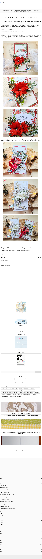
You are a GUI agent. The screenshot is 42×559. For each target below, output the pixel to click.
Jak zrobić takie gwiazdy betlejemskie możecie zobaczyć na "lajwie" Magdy (15, 139)
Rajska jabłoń (20, 386)
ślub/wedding (12, 396)
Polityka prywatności (24, 11)
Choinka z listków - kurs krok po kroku (7, 494)
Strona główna (6, 10)
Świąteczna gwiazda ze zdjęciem (5, 497)
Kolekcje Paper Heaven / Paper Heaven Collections (21, 10)
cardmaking (21, 392)
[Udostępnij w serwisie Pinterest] (40, 258)
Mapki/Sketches (16, 11)
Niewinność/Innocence (23, 382)
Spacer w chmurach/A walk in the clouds (9, 388)
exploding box (29, 392)
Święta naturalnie (3, 485)
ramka (19, 394)
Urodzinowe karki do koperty (5, 511)
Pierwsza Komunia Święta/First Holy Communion (22, 384)
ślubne (18, 396)
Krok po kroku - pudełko (21, 446)
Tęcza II (25, 388)
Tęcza (20, 388)
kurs (2, 394)
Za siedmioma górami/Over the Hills (8, 390)
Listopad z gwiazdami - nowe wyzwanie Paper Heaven (9, 503)
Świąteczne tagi (2, 490)
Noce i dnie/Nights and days (6, 384)
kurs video (8, 394)
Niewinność (14, 382)
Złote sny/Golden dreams (6, 392)
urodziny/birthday (26, 394)
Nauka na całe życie (5, 382)
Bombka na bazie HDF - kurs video (6, 496)
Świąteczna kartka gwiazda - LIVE (6, 499)
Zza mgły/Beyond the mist (28, 390)
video (34, 394)
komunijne (36, 392)
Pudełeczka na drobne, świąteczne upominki (7, 508)
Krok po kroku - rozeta (20, 430)
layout (14, 394)
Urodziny (31, 388)
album (15, 392)
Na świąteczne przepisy (4, 487)
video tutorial (4, 396)
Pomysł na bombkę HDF (4, 506)
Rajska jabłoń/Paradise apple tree (32, 386)
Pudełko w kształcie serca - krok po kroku (21, 413)
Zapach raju (19, 390)
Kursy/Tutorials (35, 10)
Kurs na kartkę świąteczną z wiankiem (6, 501)
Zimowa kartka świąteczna (4, 492)
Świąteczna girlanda (4, 260)
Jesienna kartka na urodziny (5, 504)
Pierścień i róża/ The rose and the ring (8, 386)
